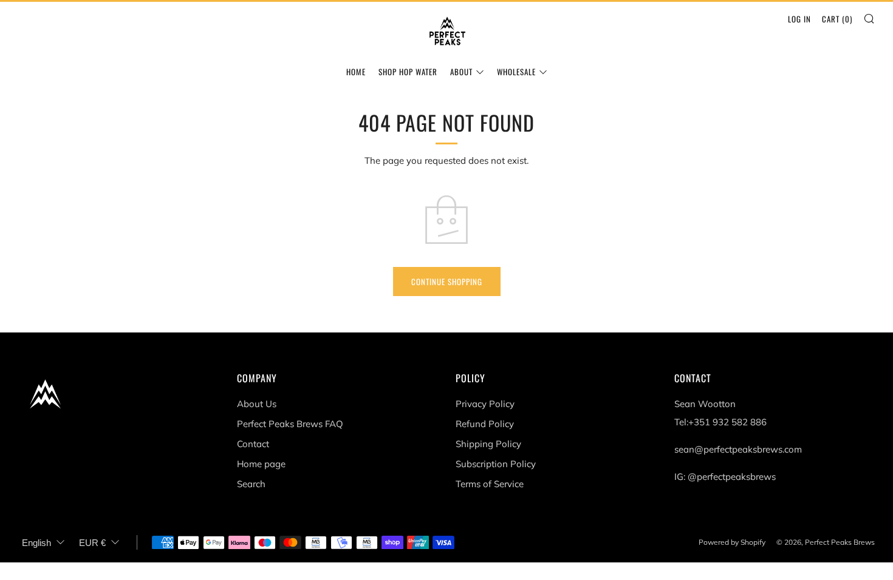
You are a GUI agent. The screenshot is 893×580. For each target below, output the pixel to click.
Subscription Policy (496, 464)
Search (251, 484)
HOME (356, 72)
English (36, 543)
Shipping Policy (488, 444)
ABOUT (461, 72)
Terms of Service (490, 484)
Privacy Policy (485, 404)
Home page (261, 464)
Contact (253, 444)
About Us (256, 404)
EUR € (92, 543)
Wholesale (516, 72)
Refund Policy (485, 424)
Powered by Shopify (732, 542)
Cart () (837, 19)
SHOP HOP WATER (407, 72)
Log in (799, 19)
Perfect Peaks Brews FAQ (290, 424)
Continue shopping (446, 281)
